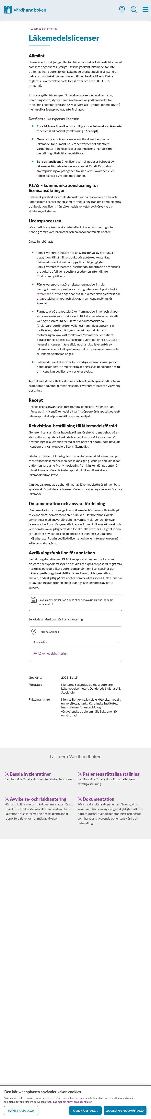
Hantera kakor (21, 1110)
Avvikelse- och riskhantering (38, 799)
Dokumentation (98, 799)
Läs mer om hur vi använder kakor (72, 1101)
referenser (44, 294)
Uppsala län (40, 642)
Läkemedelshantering (44, 28)
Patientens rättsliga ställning (111, 774)
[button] (122, 11)
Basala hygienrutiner (30, 774)
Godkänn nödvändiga (125, 1110)
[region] (75, 1102)
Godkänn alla (85, 1110)
